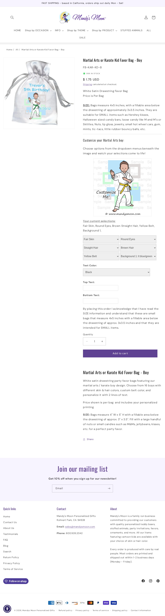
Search (7, 551)
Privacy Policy (11, 563)
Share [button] (90, 439)
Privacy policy (82, 610)
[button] (12, 17)
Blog (5, 545)
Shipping (87, 84)
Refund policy (65, 610)
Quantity (88, 334)
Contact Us (10, 522)
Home (9, 49)
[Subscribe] (109, 488)
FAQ (5, 539)
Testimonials (10, 534)
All (17, 49)
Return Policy (11, 557)
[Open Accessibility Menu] (7, 609)
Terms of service (101, 610)
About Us (8, 528)
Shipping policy (119, 610)
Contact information (141, 610)
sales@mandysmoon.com (80, 526)
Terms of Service (13, 569)
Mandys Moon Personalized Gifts (38, 610)
